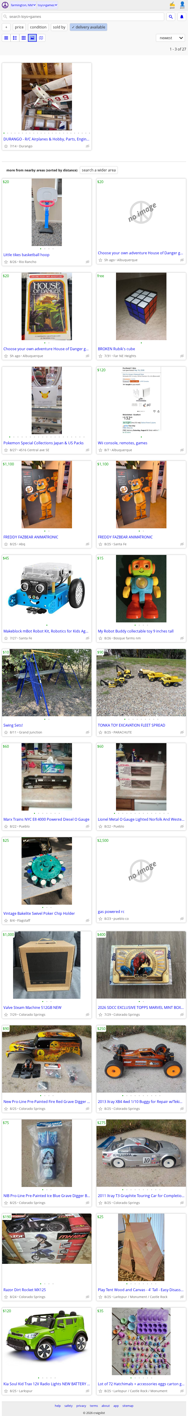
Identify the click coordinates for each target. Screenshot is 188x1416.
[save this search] (181, 17)
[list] (6, 38)
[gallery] (32, 38)
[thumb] (15, 38)
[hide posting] (87, 146)
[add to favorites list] (6, 146)
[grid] (23, 38)
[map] (41, 38)
